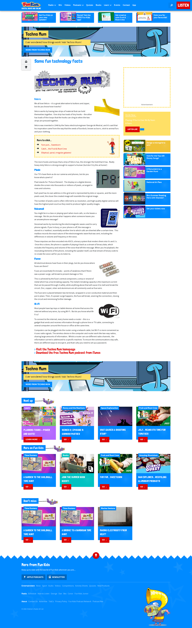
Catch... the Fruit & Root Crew (54, 148)
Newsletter (58, 577)
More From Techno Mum (38, 49)
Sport (44, 585)
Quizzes (89, 5)
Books (98, 5)
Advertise (43, 601)
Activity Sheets (81, 585)
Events (117, 5)
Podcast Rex (98, 601)
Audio (51, 585)
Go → (66, 439)
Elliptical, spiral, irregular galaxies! (56, 152)
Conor (70, 593)
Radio (51, 5)
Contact (126, 5)
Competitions (68, 585)
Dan (60, 593)
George (54, 593)
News (38, 585)
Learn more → (33, 439)
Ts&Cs (51, 601)
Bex (64, 593)
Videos (68, 5)
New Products (103, 585)
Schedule (32, 593)
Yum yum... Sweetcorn (51, 145)
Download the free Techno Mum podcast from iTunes (68, 353)
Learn (106, 5)
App (134, 5)
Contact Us (33, 601)
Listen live (132, 129)
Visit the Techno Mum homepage (55, 349)
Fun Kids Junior (81, 593)
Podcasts (77, 5)
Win (60, 5)
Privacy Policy (61, 601)
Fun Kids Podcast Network (79, 601)
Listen (183, 5)
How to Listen (44, 593)
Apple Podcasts (35, 577)
